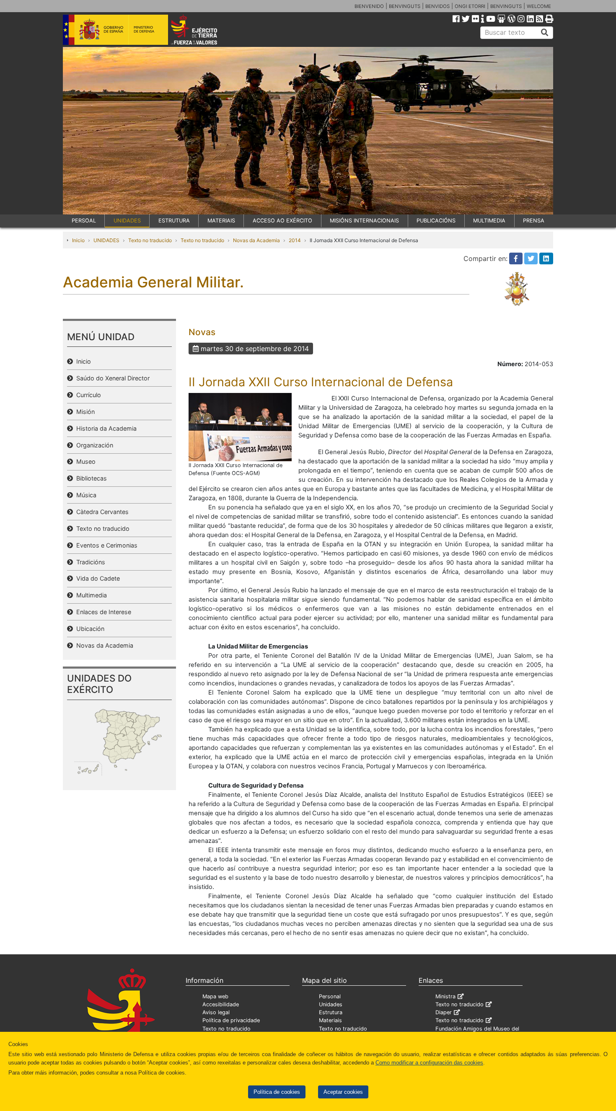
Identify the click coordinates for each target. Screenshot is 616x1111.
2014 (295, 240)
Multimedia (90, 595)
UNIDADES (127, 220)
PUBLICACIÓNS (436, 220)
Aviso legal (216, 1012)
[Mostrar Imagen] (240, 426)
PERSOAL (84, 220)
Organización (93, 445)
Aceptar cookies (343, 1092)
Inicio (78, 240)
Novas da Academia (256, 240)
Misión (84, 411)
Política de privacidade (231, 1020)
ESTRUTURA (174, 220)
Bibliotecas (90, 478)
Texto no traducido (150, 240)
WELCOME (539, 6)
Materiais (330, 1020)
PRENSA (533, 220)
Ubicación (88, 628)
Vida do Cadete (96, 578)
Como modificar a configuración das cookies (429, 1062)
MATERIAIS (221, 220)
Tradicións (89, 562)
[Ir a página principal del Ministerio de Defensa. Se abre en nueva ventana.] (115, 29)
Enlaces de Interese (102, 611)
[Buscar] (544, 32)
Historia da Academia (105, 428)
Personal (330, 996)
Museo (84, 461)
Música (84, 495)
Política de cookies (277, 1092)
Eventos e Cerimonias (105, 545)
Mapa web (215, 996)
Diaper (443, 1012)
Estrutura (330, 1012)
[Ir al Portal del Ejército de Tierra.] (203, 29)
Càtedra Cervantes (101, 511)
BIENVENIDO (369, 6)
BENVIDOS (437, 6)
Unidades (330, 1004)
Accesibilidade (220, 1004)
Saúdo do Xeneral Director (111, 378)
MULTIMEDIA (489, 220)
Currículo (87, 394)
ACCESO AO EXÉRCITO (282, 220)
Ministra (445, 996)
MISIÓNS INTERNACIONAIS (364, 220)
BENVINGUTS (404, 6)
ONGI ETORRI (470, 6)
